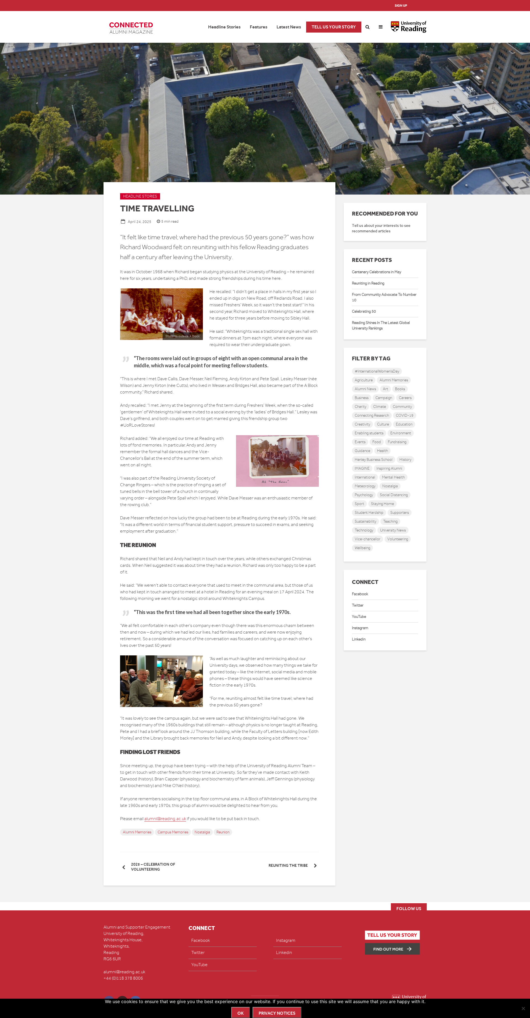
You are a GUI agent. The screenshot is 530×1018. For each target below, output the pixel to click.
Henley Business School (374, 459)
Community (402, 406)
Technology (364, 530)
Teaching (390, 521)
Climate (379, 406)
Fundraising (397, 442)
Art (385, 389)
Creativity (362, 424)
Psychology (364, 495)
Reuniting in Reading (368, 283)
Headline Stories (224, 27)
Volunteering (397, 539)
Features (258, 27)
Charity (360, 406)
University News (393, 530)
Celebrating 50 (364, 311)
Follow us (408, 908)
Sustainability (365, 521)
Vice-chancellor (367, 539)
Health (382, 450)
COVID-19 (405, 415)
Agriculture (364, 380)
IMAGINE (362, 468)
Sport (359, 503)
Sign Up (401, 5)
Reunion (222, 832)
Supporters (399, 512)
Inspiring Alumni (389, 468)
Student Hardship (369, 512)
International (365, 477)
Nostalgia (202, 832)
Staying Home (382, 503)
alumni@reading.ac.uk (165, 818)
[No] (523, 1008)
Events (360, 442)
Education (404, 424)
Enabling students (369, 433)
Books (400, 389)
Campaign (383, 397)
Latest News (289, 27)
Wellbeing (362, 548)
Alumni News (365, 389)
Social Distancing (394, 495)
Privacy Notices (277, 1013)
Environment (400, 433)
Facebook (360, 594)
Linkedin (358, 639)
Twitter (358, 605)
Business (362, 397)
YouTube (359, 616)
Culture (383, 424)
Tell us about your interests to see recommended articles (381, 228)
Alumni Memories (137, 832)
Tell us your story (334, 27)
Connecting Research (372, 415)
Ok (240, 1013)
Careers (405, 397)
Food (376, 442)
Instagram (360, 628)
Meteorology (365, 486)
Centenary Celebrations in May (376, 272)
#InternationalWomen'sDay (377, 371)
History (405, 459)
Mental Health (393, 477)
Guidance (362, 450)
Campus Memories (173, 832)
